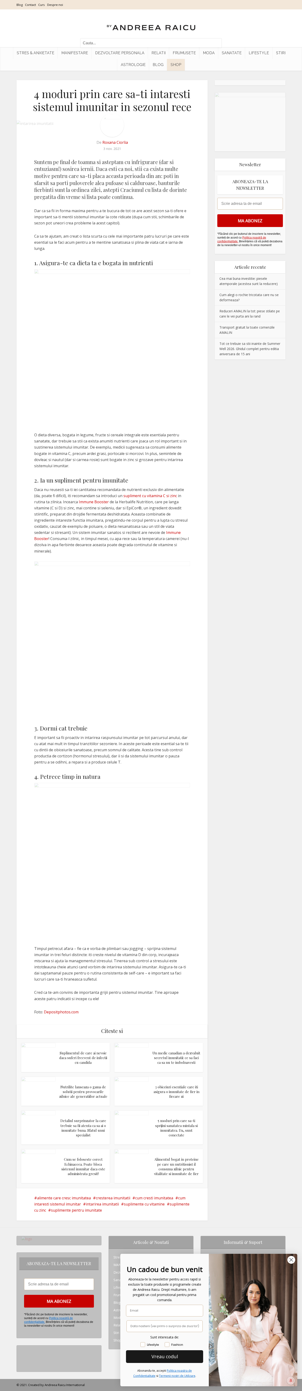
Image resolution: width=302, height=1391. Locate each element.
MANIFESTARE (74, 53)
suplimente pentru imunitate (76, 1210)
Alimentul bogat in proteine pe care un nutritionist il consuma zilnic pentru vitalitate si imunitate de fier (176, 1166)
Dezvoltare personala (119, 53)
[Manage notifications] (291, 1380)
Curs (41, 5)
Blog (20, 5)
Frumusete (184, 53)
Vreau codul (164, 1356)
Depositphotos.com (61, 1012)
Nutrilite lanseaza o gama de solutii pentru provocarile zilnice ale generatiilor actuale (83, 1092)
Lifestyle (259, 53)
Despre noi (55, 5)
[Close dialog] (291, 1260)
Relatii (158, 53)
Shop (176, 64)
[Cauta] (216, 43)
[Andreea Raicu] (151, 23)
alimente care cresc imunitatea (64, 1198)
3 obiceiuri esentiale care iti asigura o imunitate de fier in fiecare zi (176, 1092)
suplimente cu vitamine (144, 1204)
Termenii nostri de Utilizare (177, 1376)
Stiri (280, 53)
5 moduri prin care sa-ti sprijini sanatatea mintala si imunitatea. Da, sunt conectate (176, 1127)
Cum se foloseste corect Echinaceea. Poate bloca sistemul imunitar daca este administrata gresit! (83, 1166)
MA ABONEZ (250, 220)
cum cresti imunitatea (154, 1198)
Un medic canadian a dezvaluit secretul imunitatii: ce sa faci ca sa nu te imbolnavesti (176, 1058)
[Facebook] (22, 1356)
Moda (209, 53)
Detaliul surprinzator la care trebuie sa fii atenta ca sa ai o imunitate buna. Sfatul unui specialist (83, 1127)
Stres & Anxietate (35, 53)
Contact (30, 5)
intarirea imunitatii (102, 1204)
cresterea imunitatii (113, 1198)
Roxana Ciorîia (115, 142)
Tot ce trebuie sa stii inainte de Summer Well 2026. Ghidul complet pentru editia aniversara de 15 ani (249, 348)
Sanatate (232, 53)
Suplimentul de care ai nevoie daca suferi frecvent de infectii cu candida (83, 1058)
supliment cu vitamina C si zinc (150, 495)
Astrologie (133, 64)
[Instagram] (22, 1349)
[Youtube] (22, 1364)
